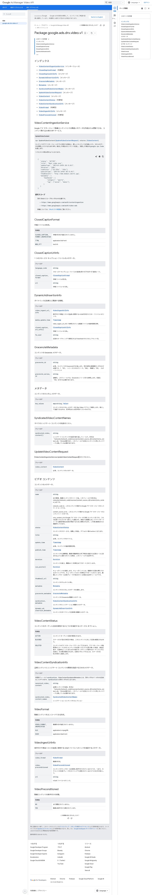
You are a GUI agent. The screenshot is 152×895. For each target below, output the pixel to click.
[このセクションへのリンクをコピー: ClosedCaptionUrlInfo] (61, 253)
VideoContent (44, 96)
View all (87, 870)
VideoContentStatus (47, 100)
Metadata (42, 85)
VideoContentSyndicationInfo (51, 104)
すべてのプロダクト (56, 882)
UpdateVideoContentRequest (50, 93)
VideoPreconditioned (47, 115)
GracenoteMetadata (46, 81)
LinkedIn (60, 857)
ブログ (59, 847)
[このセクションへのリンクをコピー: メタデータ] (49, 388)
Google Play (88, 867)
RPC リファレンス (32, 7)
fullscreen (145, 8)
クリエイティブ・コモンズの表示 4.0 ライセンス (74, 826)
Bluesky (60, 850)
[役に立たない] (103, 25)
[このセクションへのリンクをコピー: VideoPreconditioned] (61, 789)
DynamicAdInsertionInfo (49, 78)
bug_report (142, 8)
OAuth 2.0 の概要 (54, 209)
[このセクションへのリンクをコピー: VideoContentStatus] (59, 621)
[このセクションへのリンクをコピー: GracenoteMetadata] (60, 347)
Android (87, 847)
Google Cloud (89, 864)
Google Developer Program (39, 847)
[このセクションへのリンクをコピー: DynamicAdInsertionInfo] (64, 295)
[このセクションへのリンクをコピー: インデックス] (51, 61)
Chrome (87, 850)
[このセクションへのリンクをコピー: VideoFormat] (51, 709)
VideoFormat (44, 107)
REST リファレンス (17, 7)
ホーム (36, 25)
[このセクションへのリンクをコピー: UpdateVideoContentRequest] (70, 452)
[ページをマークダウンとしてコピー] (92, 33)
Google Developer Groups (38, 850)
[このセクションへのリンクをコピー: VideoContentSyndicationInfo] (70, 662)
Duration (56, 559)
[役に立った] (100, 25)
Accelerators (34, 857)
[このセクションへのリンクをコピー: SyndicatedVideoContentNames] (73, 418)
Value (65, 404)
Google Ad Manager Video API (60, 25)
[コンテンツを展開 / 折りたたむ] (48, 39)
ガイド (4, 7)
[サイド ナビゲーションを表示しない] (25, 891)
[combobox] (114, 2)
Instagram (60, 854)
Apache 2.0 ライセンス (44, 828)
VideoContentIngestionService (51, 66)
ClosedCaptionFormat (47, 70)
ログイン (147, 2)
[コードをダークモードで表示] (99, 156)
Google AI (101, 879)
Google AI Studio (90, 857)
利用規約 (33, 890)
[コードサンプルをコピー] (103, 156)
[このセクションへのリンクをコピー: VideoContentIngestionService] (71, 123)
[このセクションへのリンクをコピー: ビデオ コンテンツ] (57, 479)
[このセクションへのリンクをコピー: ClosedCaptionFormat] (62, 220)
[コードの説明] (96, 156)
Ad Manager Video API (22, 2)
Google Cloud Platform (86, 879)
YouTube (60, 864)
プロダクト (44, 25)
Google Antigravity (91, 860)
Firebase (87, 854)
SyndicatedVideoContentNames (51, 89)
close (148, 8)
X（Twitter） (61, 860)
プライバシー (42, 890)
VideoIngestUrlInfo (47, 111)
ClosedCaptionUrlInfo (48, 74)
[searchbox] (13, 14)
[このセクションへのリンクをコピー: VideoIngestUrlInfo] (58, 743)
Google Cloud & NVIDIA (37, 860)
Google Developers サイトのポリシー (85, 828)
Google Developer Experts (38, 854)
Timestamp (57, 320)
